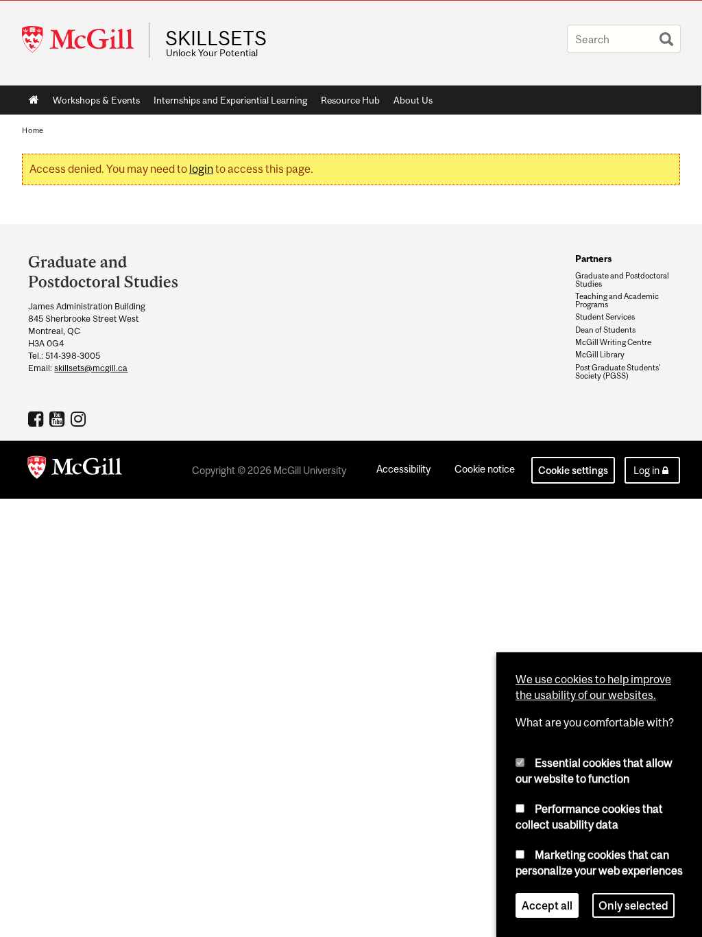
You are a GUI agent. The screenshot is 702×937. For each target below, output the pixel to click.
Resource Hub (350, 100)
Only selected (633, 905)
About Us (413, 100)
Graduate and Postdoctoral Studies (622, 280)
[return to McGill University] (75, 470)
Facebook (37, 418)
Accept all (547, 905)
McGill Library (600, 355)
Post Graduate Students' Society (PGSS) (618, 372)
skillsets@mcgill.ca (91, 368)
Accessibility (403, 469)
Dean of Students (605, 330)
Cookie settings (573, 470)
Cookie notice (485, 469)
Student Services (605, 317)
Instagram (80, 418)
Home (34, 100)
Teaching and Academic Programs (617, 300)
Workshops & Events (96, 100)
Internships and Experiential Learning (230, 100)
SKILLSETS (216, 38)
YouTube (58, 418)
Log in (646, 470)
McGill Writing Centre (613, 342)
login (201, 169)
